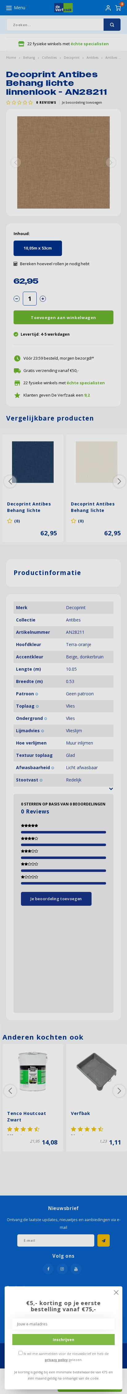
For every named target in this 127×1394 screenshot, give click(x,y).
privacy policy (56, 1360)
